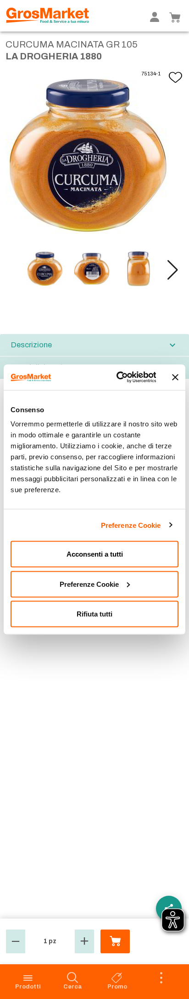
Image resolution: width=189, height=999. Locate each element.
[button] (173, 270)
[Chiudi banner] (175, 377)
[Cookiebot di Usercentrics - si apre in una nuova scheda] (118, 377)
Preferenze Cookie (131, 525)
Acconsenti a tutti (95, 554)
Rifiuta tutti (94, 614)
